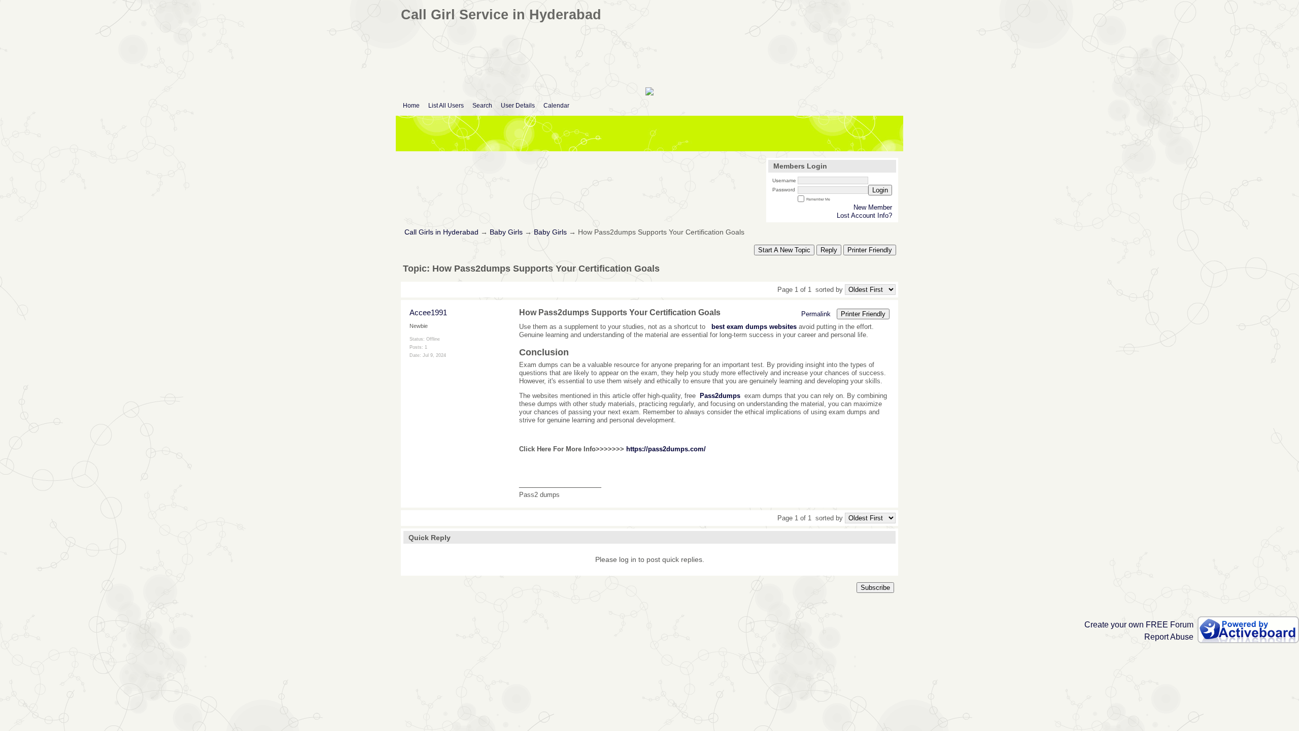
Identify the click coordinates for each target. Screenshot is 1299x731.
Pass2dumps (720, 396)
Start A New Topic (784, 250)
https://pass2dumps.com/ (666, 449)
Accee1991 (428, 312)
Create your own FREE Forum (1138, 624)
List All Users (446, 105)
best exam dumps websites (754, 326)
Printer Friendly (869, 250)
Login (880, 190)
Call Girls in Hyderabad (441, 232)
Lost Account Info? (864, 215)
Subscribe (875, 587)
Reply (829, 250)
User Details (518, 105)
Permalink (816, 314)
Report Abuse (1168, 637)
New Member (872, 207)
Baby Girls (506, 232)
